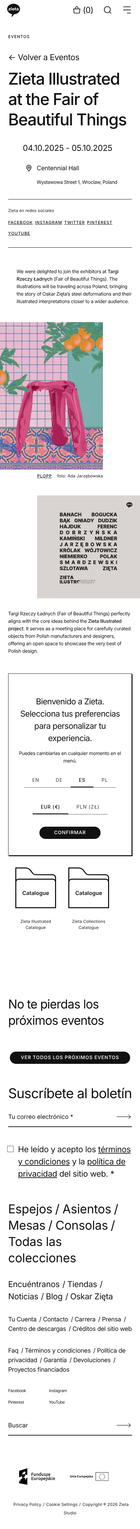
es (82, 780)
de (59, 780)
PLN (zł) (88, 807)
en (35, 780)
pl (105, 780)
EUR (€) (50, 807)
